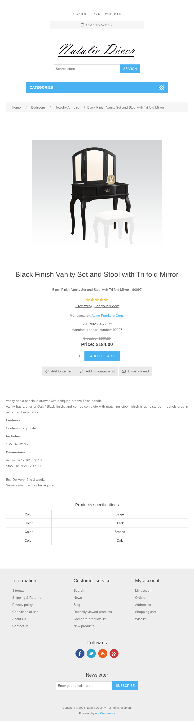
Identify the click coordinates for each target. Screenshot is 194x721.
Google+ (114, 653)
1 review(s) (83, 306)
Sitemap (18, 590)
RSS (102, 653)
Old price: (90, 338)
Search (79, 590)
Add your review (106, 306)
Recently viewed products (93, 612)
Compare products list (90, 619)
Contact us (20, 626)
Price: (87, 344)
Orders (140, 597)
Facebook (79, 653)
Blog (77, 605)
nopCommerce (105, 713)
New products (84, 626)
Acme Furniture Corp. (108, 315)
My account (143, 590)
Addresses (143, 605)
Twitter (91, 653)
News (78, 597)
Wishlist (140, 619)
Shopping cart (145, 612)
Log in (95, 14)
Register (79, 14)
